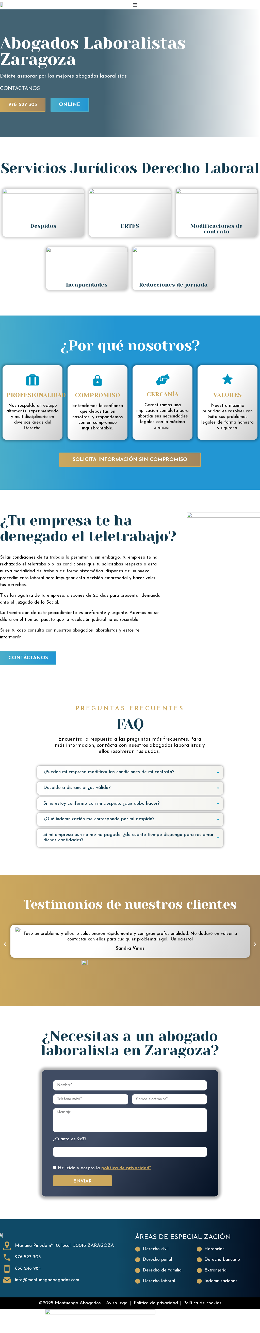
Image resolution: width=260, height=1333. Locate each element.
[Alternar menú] (135, 4)
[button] (5, 944)
